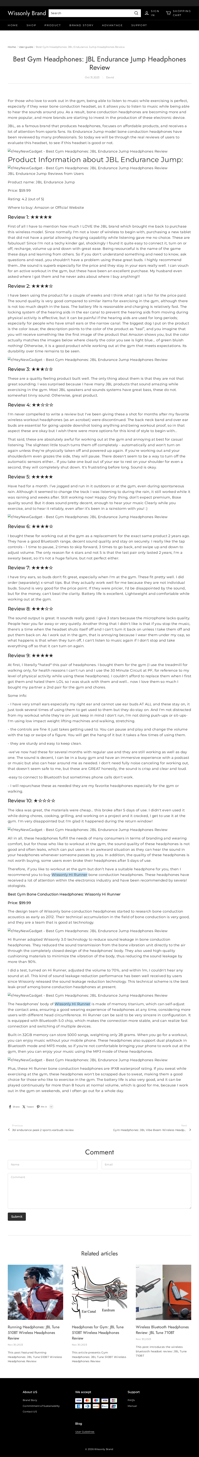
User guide (26, 46)
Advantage (112, 25)
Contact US (30, 1411)
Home (13, 25)
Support (139, 25)
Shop (31, 25)
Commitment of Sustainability (41, 1405)
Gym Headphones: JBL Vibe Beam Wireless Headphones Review (150, 1130)
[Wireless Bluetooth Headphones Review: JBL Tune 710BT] (163, 1292)
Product (53, 25)
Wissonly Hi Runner (69, 875)
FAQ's (131, 1400)
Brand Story (81, 25)
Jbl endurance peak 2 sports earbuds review (43, 1130)
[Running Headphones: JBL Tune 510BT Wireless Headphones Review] (35, 1292)
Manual (132, 1405)
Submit (16, 1216)
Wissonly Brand (27, 13)
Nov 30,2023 (15, 1344)
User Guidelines (84, 1431)
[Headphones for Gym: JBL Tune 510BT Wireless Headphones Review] (99, 1292)
